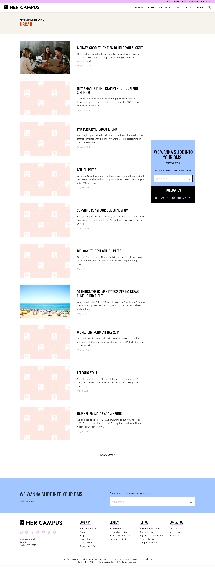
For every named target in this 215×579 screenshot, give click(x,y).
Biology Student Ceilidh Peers (99, 250)
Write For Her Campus (150, 528)
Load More (107, 455)
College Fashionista (119, 531)
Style (151, 7)
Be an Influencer (147, 538)
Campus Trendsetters (150, 542)
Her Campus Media (89, 528)
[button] (209, 7)
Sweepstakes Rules (88, 545)
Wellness (164, 7)
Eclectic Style (87, 372)
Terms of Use (86, 542)
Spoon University (117, 528)
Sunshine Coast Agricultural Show (103, 210)
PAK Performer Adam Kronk (97, 129)
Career (188, 7)
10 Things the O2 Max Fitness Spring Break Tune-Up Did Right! (108, 293)
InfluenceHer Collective (120, 535)
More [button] (200, 7)
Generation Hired (118, 538)
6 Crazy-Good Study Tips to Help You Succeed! (110, 47)
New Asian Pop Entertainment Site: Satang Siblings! (107, 90)
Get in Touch (175, 528)
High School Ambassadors (152, 535)
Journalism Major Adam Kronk (99, 413)
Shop (82, 535)
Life (177, 7)
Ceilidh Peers (86, 169)
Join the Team (176, 531)
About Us (84, 531)
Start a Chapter (147, 531)
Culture (138, 7)
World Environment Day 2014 (98, 332)
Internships (175, 535)
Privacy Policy (86, 538)
